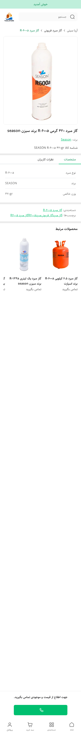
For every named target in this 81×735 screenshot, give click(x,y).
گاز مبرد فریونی (53, 30)
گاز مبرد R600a (19, 215)
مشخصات (70, 159)
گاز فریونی (47, 215)
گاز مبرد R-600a (29, 30)
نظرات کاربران (46, 159)
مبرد (38, 215)
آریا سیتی (72, 30)
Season (66, 139)
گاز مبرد (57, 215)
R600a (32, 215)
